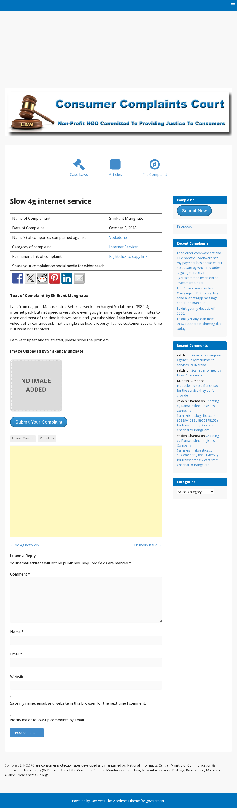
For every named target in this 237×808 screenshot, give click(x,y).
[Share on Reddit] (42, 278)
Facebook (184, 226)
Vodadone (118, 237)
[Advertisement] (118, 45)
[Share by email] (79, 278)
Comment (20, 574)
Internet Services (124, 246)
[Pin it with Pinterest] (54, 278)
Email (16, 654)
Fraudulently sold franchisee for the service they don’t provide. (198, 390)
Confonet (12, 765)
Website (17, 676)
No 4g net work (24, 545)
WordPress (121, 800)
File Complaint (155, 174)
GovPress (98, 800)
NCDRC (28, 765)
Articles (115, 174)
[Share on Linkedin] (66, 278)
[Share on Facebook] (17, 278)
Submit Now (194, 210)
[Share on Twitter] (30, 278)
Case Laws (79, 174)
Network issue (148, 545)
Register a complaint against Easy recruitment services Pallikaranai (199, 360)
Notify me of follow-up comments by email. (47, 719)
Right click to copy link (128, 256)
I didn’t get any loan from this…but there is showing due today (199, 324)
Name (17, 631)
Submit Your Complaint (38, 422)
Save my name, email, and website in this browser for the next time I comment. (78, 703)
